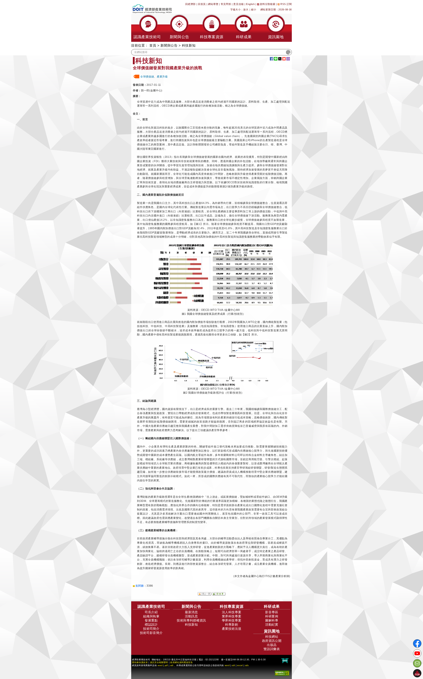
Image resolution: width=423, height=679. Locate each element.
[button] (147, 28)
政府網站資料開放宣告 (181, 662)
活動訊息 (191, 616)
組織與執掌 (151, 616)
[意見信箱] (417, 663)
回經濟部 (190, 4)
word (227, 665)
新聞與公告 (168, 45)
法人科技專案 (231, 612)
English (250, 4)
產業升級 (162, 76)
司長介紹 (151, 612)
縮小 (253, 9)
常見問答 (226, 4)
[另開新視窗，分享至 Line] (276, 58)
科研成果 (272, 606)
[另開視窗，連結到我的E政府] (284, 661)
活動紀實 (271, 624)
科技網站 (271, 636)
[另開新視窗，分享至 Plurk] (284, 58)
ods (247, 665)
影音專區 (271, 612)
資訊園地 (272, 631)
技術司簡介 (151, 628)
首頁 (152, 45)
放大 (245, 9)
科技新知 (191, 624)
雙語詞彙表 (272, 649)
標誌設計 (151, 624)
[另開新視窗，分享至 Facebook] (271, 58)
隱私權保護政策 (140, 662)
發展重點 (151, 620)
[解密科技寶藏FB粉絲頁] (417, 643)
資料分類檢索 (267, 4)
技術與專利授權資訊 (191, 620)
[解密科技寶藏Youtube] (417, 653)
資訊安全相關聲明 (159, 662)
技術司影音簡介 (151, 633)
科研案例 (271, 616)
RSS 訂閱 (286, 4)
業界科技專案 (231, 616)
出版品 (272, 645)
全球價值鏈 (147, 76)
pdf (166, 665)
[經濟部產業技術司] (151, 6)
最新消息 (191, 612)
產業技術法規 (231, 628)
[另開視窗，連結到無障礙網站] (282, 673)
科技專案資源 (232, 606)
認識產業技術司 (151, 606)
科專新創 (231, 624)
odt (171, 665)
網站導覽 (213, 4)
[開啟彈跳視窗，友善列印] (288, 58)
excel (240, 665)
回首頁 (202, 4)
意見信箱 (238, 4)
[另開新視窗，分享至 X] (280, 58)
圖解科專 (271, 620)
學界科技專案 (231, 620)
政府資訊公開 (272, 640)
